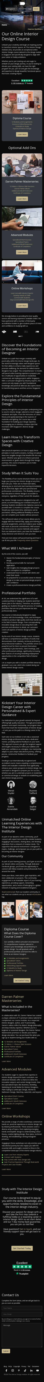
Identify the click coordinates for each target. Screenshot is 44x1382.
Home (4, 25)
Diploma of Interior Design (22, 129)
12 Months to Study (22, 126)
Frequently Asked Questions (27, 540)
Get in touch (26, 1229)
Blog (5, 1366)
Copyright (16, 1366)
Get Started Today (22, 980)
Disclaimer (35, 1366)
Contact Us (23, 9)
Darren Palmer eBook (22, 189)
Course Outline (34, 29)
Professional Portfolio (14, 963)
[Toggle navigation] (22, 12)
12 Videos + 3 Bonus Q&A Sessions (22, 186)
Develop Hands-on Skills (22, 295)
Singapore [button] (12, 9)
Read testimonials (8, 892)
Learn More (22, 134)
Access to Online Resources (22, 124)
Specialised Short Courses (22, 240)
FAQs (10, 1366)
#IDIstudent (36, 894)
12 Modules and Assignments (22, 122)
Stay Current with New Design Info (22, 300)
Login (30, 9)
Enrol (36, 9)
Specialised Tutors (22, 242)
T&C (29, 1366)
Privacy (23, 1366)
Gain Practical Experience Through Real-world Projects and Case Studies (20, 1163)
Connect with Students (22, 298)
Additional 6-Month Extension (22, 191)
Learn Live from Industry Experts (16, 1155)
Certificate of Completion (22, 193)
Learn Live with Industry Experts (22, 293)
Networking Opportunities (16, 966)
